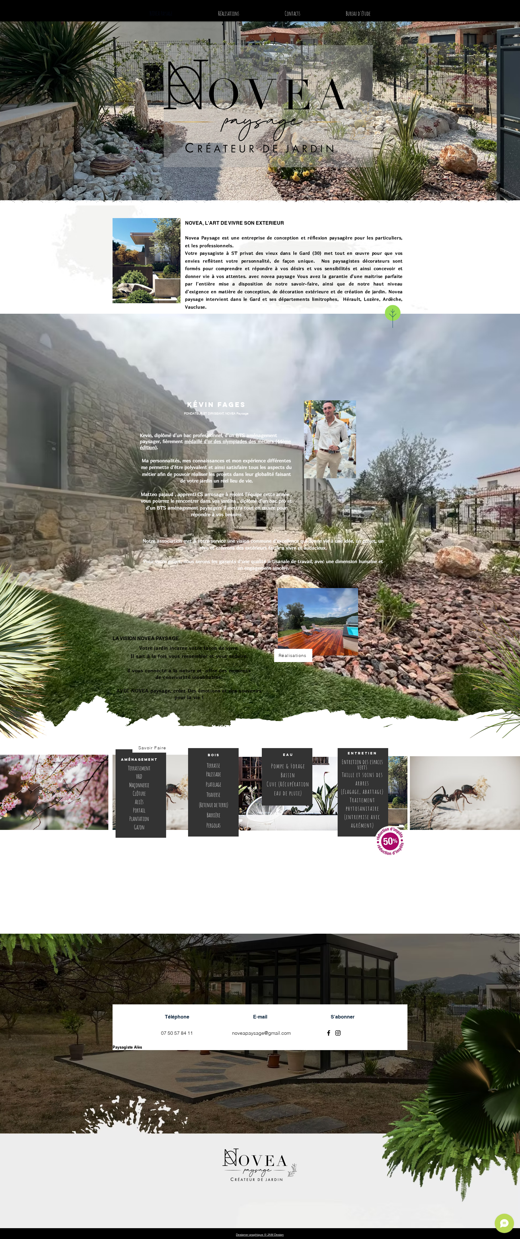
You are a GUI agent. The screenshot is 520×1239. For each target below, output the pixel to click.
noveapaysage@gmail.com (261, 1033)
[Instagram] (338, 1033)
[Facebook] (328, 1033)
